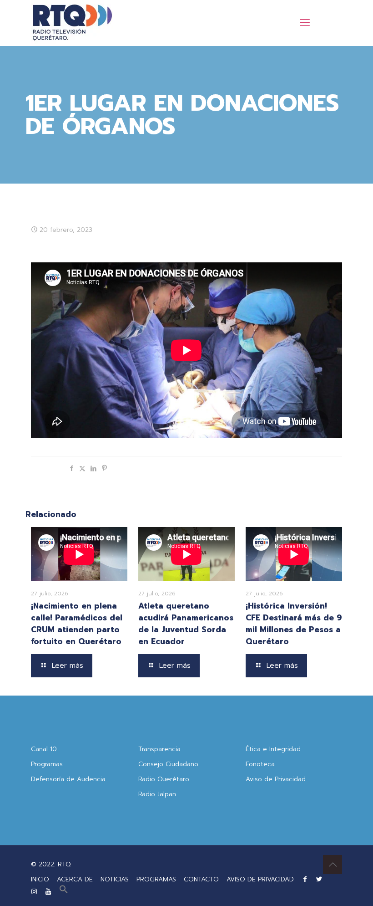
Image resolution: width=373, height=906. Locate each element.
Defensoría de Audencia (68, 779)
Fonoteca (260, 764)
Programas (47, 764)
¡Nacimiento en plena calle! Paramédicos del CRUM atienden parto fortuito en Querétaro (76, 623)
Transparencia (159, 749)
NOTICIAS (115, 879)
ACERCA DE (75, 879)
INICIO (40, 879)
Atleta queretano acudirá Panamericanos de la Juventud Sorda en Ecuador (185, 623)
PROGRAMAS (156, 879)
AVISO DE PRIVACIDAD (260, 879)
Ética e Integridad (273, 749)
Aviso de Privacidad (276, 779)
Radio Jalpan (157, 794)
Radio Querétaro (163, 779)
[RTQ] (72, 23)
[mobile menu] (305, 23)
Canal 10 (44, 749)
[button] (63, 891)
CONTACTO (201, 879)
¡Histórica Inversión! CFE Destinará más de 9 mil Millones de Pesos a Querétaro (294, 623)
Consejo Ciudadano (168, 764)
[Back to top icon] (332, 864)
